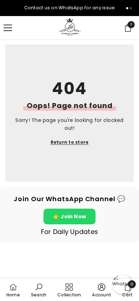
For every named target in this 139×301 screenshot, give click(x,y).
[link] (38, 290)
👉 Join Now (69, 216)
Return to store (70, 142)
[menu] (8, 28)
